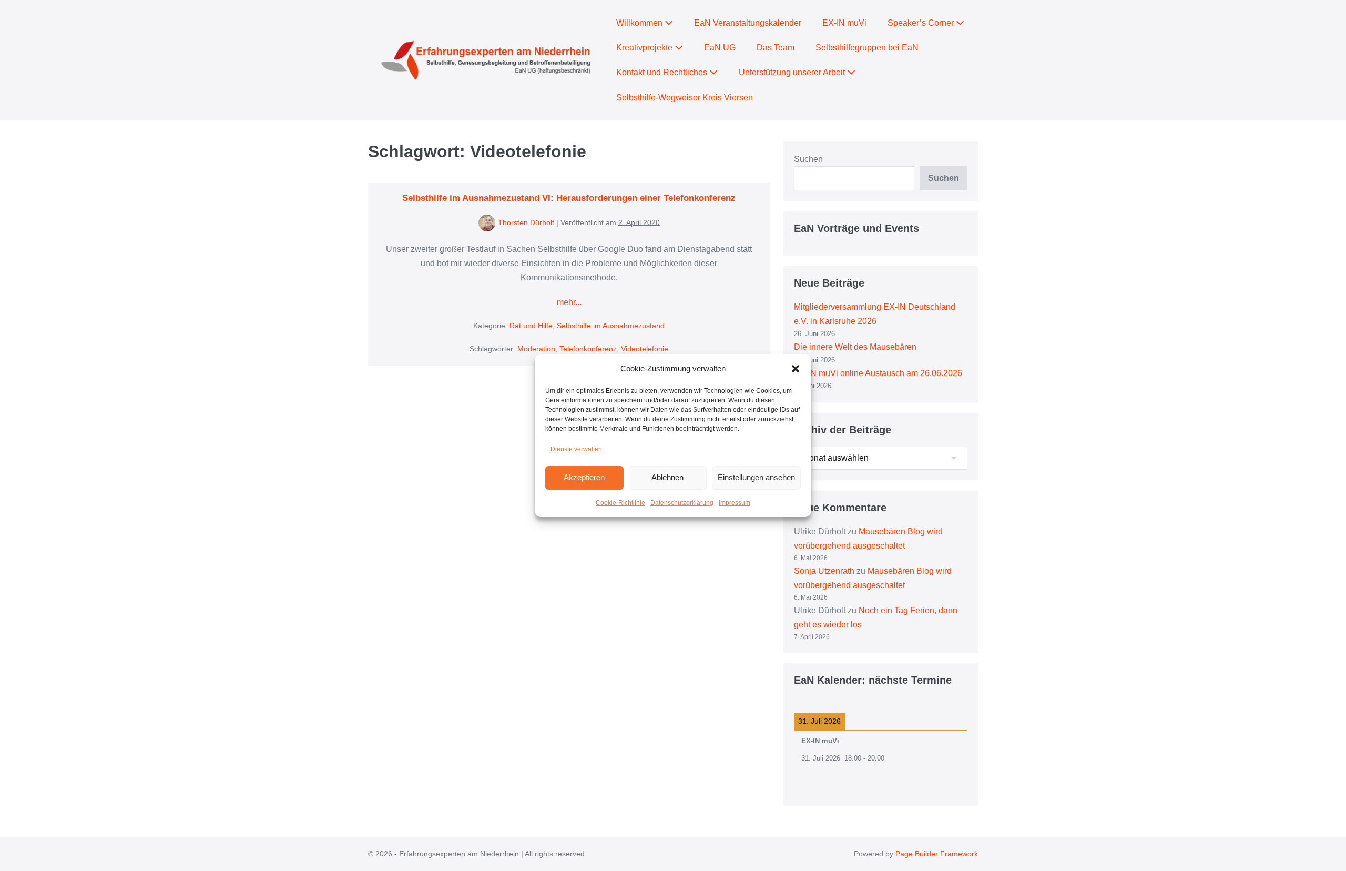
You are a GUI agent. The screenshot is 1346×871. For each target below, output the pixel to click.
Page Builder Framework (936, 853)
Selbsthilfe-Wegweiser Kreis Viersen (684, 97)
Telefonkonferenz (588, 349)
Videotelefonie (644, 349)
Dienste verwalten (576, 449)
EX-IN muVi (844, 22)
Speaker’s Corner (922, 22)
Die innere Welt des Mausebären (855, 346)
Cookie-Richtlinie (620, 503)
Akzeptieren (584, 477)
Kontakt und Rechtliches (662, 72)
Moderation (536, 349)
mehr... (569, 303)
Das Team (775, 47)
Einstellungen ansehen (756, 477)
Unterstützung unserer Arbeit (793, 72)
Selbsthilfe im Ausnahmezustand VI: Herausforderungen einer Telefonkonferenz (569, 198)
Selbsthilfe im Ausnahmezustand (611, 325)
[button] (795, 368)
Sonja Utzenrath (824, 570)
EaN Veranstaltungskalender (747, 22)
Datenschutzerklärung (681, 503)
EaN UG (720, 47)
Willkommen (640, 22)
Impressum (734, 503)
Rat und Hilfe (531, 325)
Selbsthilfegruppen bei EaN (867, 47)
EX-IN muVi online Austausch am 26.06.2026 (878, 373)
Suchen (808, 159)
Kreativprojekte (645, 47)
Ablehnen (667, 477)
